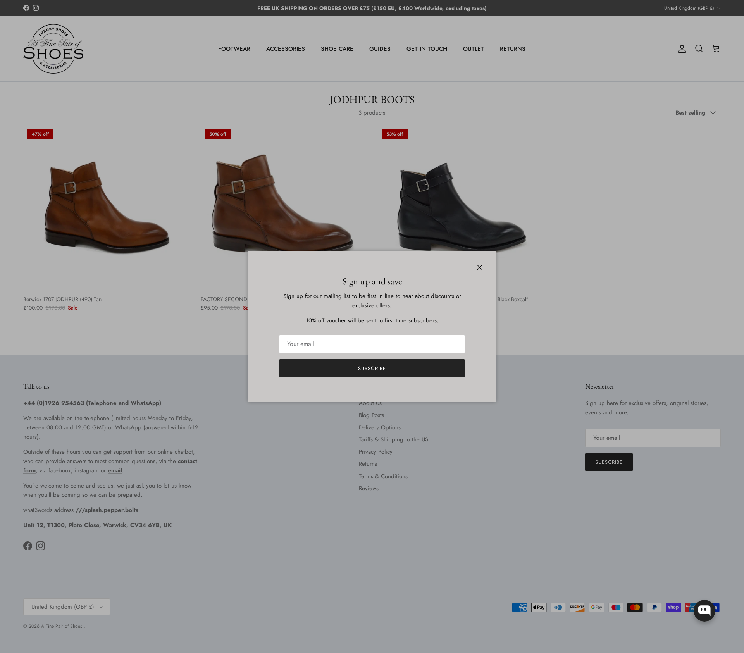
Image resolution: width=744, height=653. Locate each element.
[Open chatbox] (704, 611)
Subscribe (372, 368)
